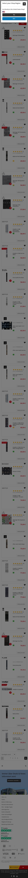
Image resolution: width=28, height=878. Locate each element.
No (14, 15)
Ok (13, 18)
